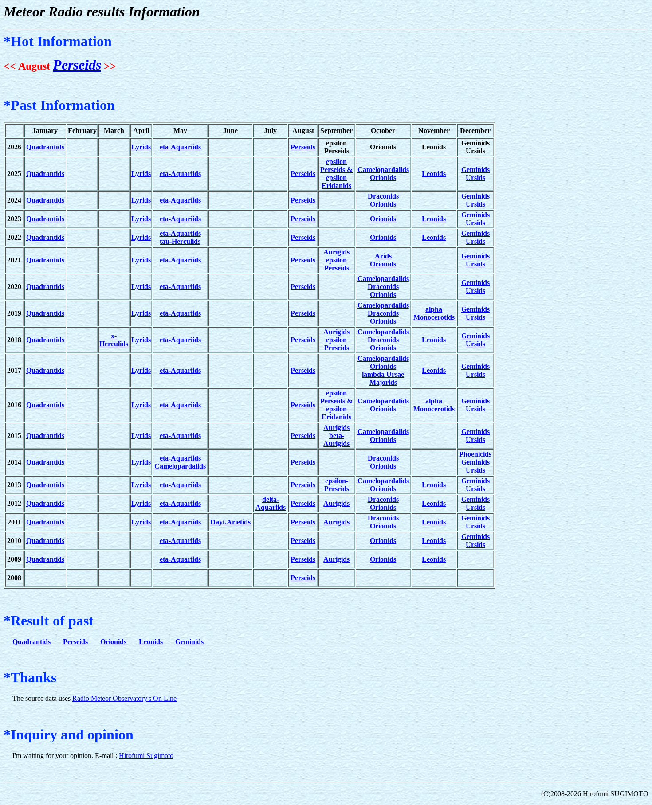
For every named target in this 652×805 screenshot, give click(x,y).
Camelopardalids (383, 169)
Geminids (475, 169)
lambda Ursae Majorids (383, 378)
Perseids (77, 65)
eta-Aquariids (180, 147)
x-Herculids (113, 340)
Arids (383, 256)
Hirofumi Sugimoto (146, 755)
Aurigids (336, 252)
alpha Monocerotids (434, 313)
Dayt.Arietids (230, 522)
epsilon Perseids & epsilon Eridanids (336, 173)
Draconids (383, 196)
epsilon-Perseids (336, 484)
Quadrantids (45, 147)
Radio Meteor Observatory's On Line (124, 698)
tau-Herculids (180, 241)
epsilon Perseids (336, 264)
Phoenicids (475, 454)
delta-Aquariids (270, 503)
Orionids (383, 177)
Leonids (434, 173)
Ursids (475, 177)
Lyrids (141, 147)
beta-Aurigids (336, 439)
